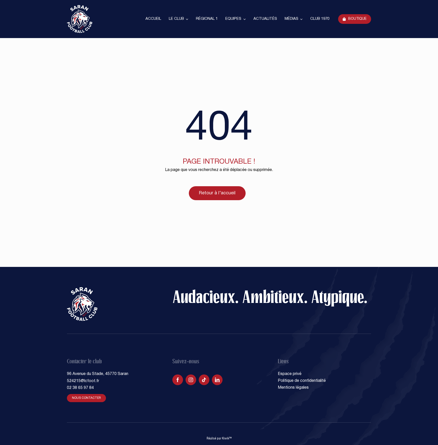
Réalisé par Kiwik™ (219, 438)
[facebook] (177, 379)
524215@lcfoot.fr (83, 381)
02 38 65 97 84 (80, 388)
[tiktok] (204, 379)
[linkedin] (217, 379)
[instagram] (191, 379)
